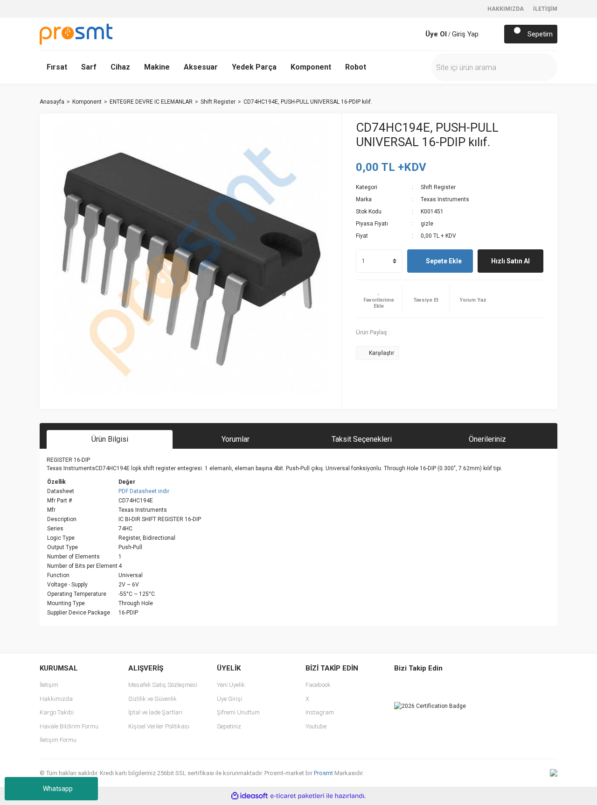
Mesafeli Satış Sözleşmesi (162, 684)
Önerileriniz (487, 439)
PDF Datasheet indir (143, 491)
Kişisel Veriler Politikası (158, 726)
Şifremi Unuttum (238, 712)
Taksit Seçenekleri (362, 439)
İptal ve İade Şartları (155, 712)
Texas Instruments (445, 199)
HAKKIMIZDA (505, 9)
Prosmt (324, 773)
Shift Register (438, 187)
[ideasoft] (249, 795)
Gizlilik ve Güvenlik (152, 698)
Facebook (318, 684)
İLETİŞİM (545, 9)
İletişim (49, 684)
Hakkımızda (56, 698)
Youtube (315, 726)
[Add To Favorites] (379, 299)
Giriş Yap (465, 34)
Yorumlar (236, 439)
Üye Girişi (229, 698)
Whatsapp (58, 788)
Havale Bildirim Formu (69, 726)
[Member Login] (416, 34)
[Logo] (76, 33)
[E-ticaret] (297, 796)
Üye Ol (436, 34)
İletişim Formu (58, 739)
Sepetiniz (229, 726)
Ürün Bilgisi (109, 439)
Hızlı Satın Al (510, 261)
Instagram (319, 712)
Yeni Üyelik (231, 684)
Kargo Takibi (57, 712)
